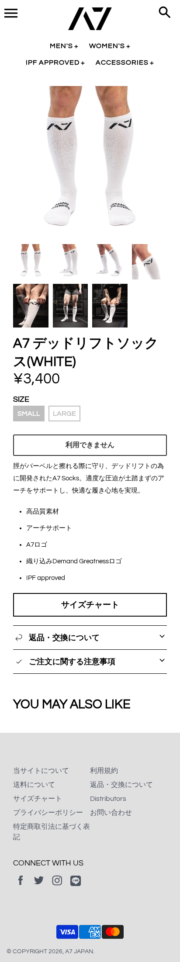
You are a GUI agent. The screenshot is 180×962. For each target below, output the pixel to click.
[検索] (164, 13)
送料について (34, 784)
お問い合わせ (111, 812)
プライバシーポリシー (48, 812)
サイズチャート (90, 604)
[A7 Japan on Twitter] (38, 886)
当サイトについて (41, 770)
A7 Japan (79, 951)
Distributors (108, 798)
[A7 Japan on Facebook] (20, 886)
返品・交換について (121, 784)
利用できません (90, 444)
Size (21, 399)
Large (64, 413)
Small (28, 413)
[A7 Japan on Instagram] (57, 886)
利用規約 (104, 770)
